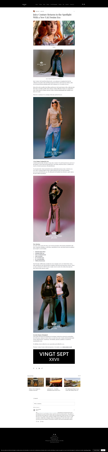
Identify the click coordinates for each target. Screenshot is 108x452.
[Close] (106, 450)
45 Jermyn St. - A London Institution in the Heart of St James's (53, 389)
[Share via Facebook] (33, 368)
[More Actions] (74, 410)
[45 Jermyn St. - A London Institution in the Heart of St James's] (54, 382)
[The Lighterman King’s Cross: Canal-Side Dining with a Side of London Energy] (72, 382)
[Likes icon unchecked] (36, 421)
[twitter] (84, 4)
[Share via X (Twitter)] (36, 368)
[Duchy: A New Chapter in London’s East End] (36, 382)
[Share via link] (42, 368)
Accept (103, 450)
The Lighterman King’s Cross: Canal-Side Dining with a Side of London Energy (72, 389)
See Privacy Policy (87, 450)
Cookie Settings (96, 450)
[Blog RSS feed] (86, 3)
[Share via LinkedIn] (39, 368)
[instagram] (82, 4)
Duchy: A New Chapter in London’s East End (34, 389)
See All (79, 375)
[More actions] (74, 11)
